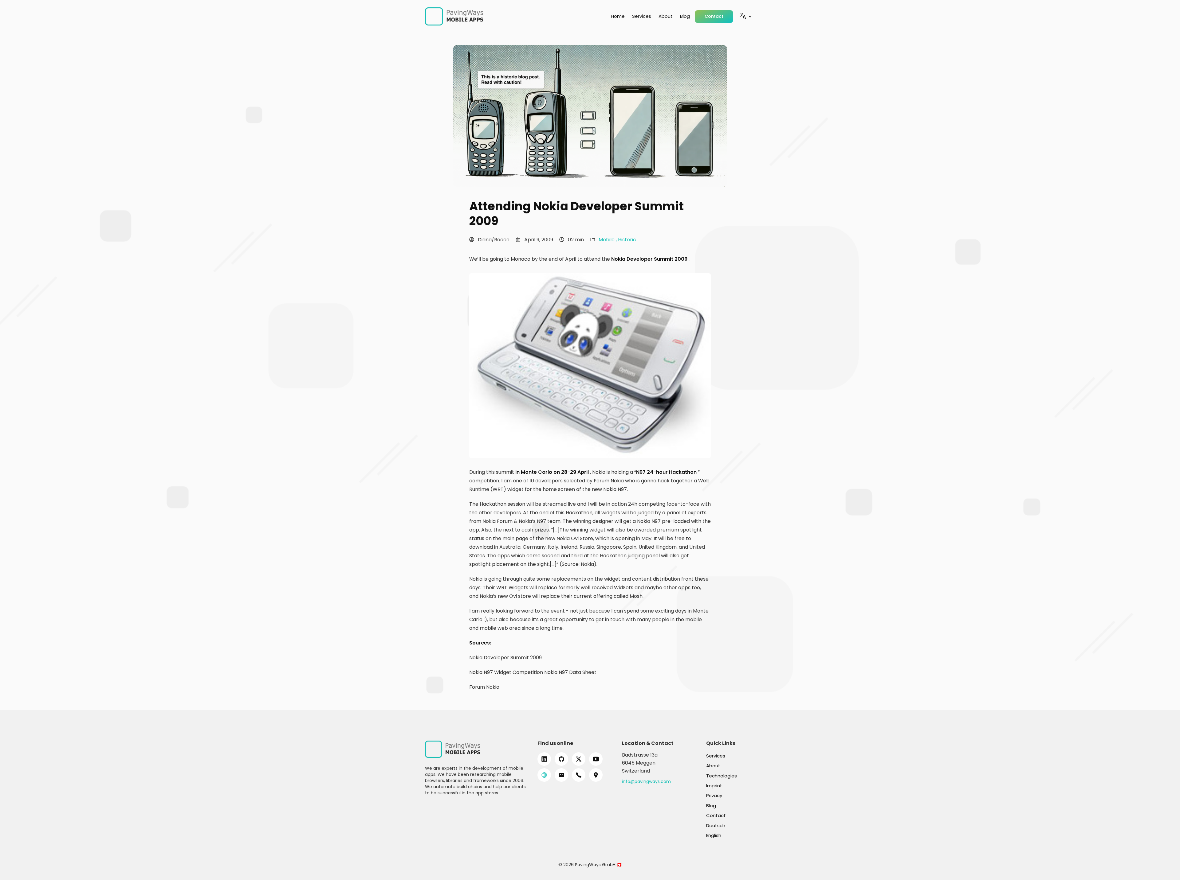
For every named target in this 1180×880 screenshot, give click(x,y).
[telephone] (578, 775)
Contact (714, 16)
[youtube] (596, 759)
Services (641, 16)
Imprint (714, 785)
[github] (561, 759)
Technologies (721, 776)
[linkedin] (544, 759)
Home (618, 16)
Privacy (714, 795)
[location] (596, 775)
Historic (627, 239)
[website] (544, 775)
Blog (685, 16)
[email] (561, 775)
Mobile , (608, 239)
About (666, 16)
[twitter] (578, 759)
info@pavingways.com (646, 781)
